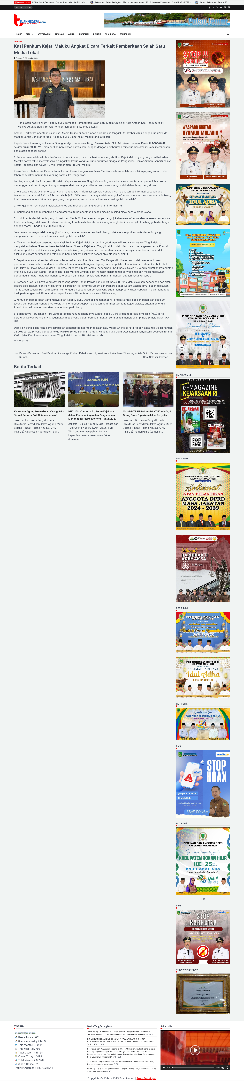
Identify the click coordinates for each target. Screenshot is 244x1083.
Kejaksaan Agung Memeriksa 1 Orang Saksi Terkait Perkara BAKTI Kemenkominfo (39, 413)
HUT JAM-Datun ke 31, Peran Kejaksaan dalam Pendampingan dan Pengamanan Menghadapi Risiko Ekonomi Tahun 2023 (92, 415)
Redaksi (19, 58)
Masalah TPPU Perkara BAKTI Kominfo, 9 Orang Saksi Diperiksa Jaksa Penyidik (147, 413)
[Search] (228, 34)
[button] (195, 1050)
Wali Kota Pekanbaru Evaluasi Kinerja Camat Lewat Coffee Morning (123, 2)
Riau (28, 34)
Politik (97, 34)
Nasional (84, 34)
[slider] (193, 1067)
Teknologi (125, 34)
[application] (195, 1050)
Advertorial (44, 34)
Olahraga (110, 34)
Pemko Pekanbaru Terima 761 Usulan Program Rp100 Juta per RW (51, 2)
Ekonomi (59, 34)
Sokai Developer (146, 1078)
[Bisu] (222, 1067)
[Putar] (164, 1067)
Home (19, 34)
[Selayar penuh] (226, 1067)
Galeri (71, 34)
